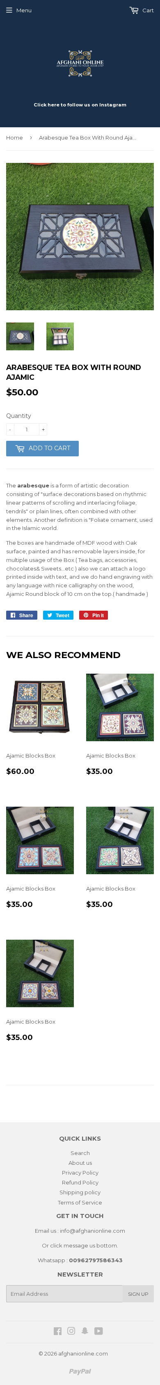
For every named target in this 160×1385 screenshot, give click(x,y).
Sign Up (138, 1294)
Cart (147, 10)
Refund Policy (80, 1182)
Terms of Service (80, 1202)
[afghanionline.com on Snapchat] (85, 1332)
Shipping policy (80, 1192)
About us (80, 1162)
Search (80, 1153)
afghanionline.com (83, 1353)
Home (14, 137)
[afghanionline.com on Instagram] (71, 1332)
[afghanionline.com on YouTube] (98, 1332)
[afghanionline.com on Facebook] (57, 1332)
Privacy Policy (80, 1172)
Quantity (18, 416)
